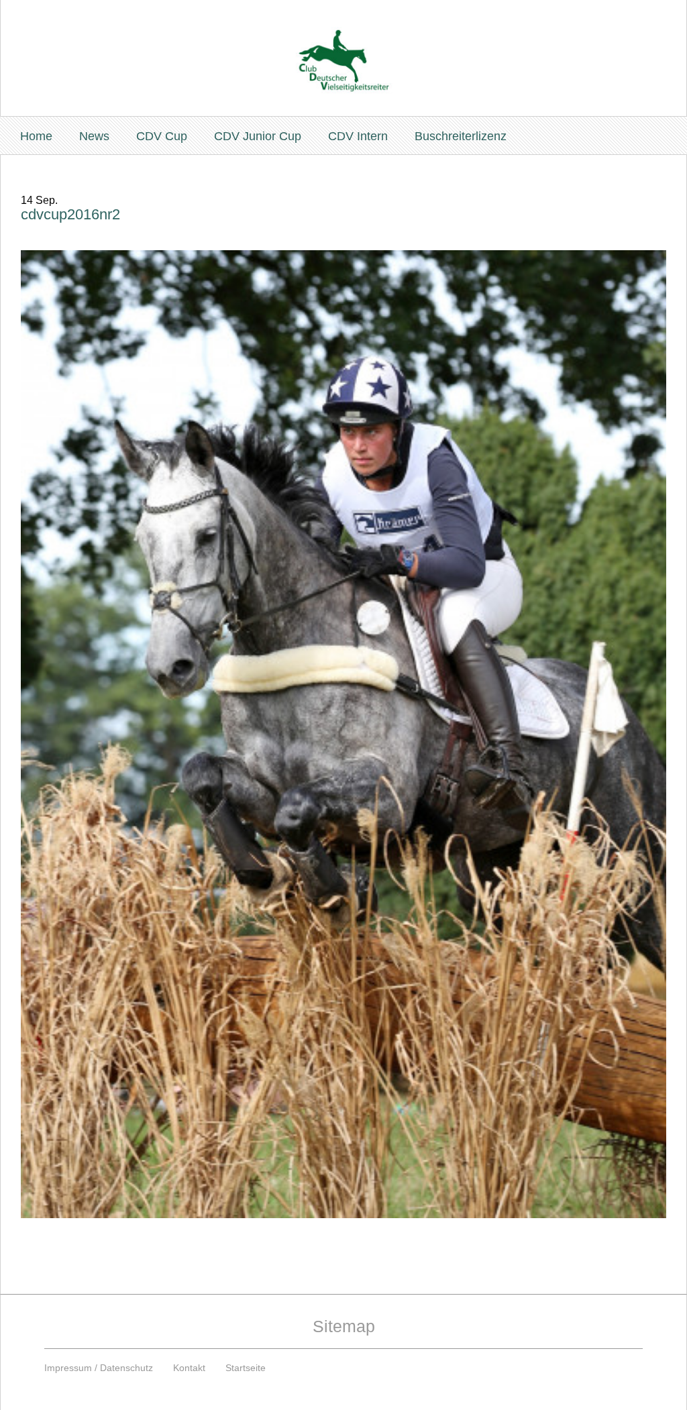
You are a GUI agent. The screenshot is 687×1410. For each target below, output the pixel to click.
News (94, 136)
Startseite (245, 1367)
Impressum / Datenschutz (98, 1367)
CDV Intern (358, 136)
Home (36, 136)
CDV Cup (161, 136)
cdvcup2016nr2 (70, 214)
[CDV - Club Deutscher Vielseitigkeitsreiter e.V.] (343, 48)
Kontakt (189, 1367)
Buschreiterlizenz (461, 136)
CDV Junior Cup (257, 136)
